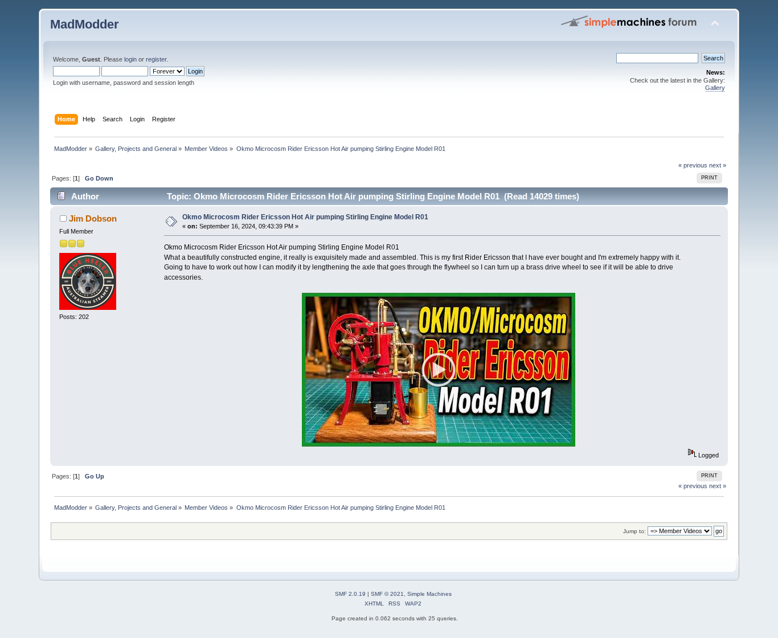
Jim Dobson (93, 218)
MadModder (84, 24)
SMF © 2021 (387, 594)
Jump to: (634, 531)
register (156, 59)
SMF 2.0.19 (350, 594)
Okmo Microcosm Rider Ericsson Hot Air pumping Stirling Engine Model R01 (305, 217)
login (130, 59)
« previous (692, 165)
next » (717, 165)
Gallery (715, 87)
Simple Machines (429, 594)
